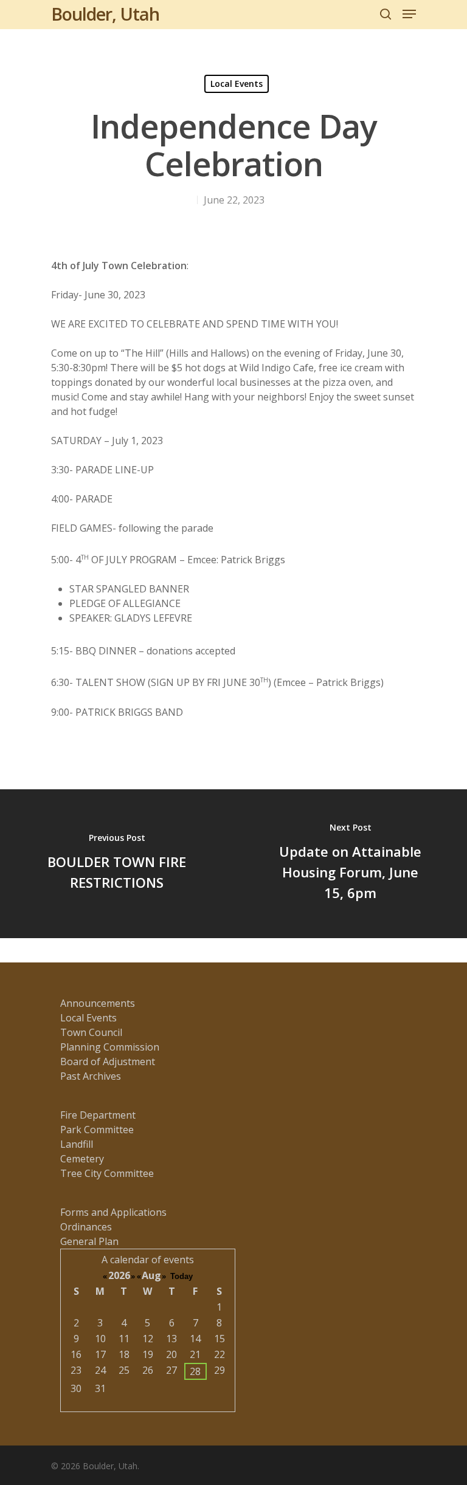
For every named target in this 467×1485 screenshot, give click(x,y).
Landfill (76, 1144)
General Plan (89, 1241)
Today (181, 1276)
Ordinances (86, 1226)
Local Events (236, 83)
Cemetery (82, 1158)
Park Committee (97, 1129)
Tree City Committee (107, 1173)
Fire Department (98, 1115)
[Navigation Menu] (409, 14)
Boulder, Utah (105, 14)
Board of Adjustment (107, 1061)
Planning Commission (109, 1047)
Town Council (91, 1032)
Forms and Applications (113, 1212)
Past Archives (90, 1076)
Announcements (97, 1003)
